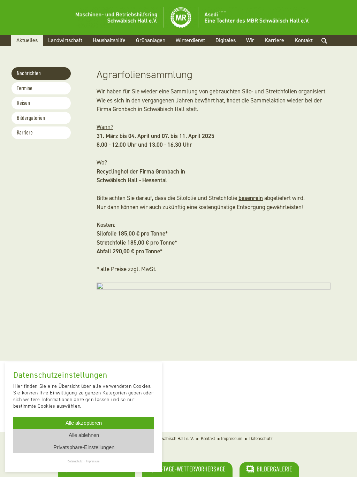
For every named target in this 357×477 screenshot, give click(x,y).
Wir (250, 40)
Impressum (231, 438)
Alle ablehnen (84, 435)
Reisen (23, 103)
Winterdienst (190, 40)
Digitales (225, 40)
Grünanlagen (150, 40)
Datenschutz (261, 438)
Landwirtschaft (65, 40)
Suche (330, 49)
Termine (24, 88)
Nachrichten (29, 73)
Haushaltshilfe (109, 40)
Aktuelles (27, 40)
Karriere (274, 40)
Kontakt (304, 40)
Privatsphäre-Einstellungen (83, 447)
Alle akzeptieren (84, 423)
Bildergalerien (31, 118)
